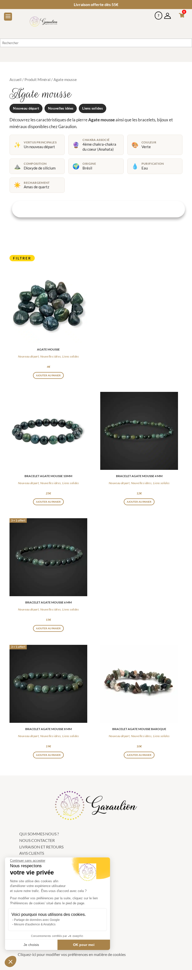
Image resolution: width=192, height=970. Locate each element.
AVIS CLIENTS (31, 853)
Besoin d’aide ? (158, 13)
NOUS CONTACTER (37, 840)
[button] (10, 961)
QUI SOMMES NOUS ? (39, 833)
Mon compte (167, 13)
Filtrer (22, 258)
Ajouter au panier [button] (48, 375)
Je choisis (31, 945)
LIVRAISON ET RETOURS (41, 846)
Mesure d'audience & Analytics (35, 924)
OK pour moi (83, 945)
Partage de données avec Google (37, 920)
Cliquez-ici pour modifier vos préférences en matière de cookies (72, 954)
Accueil (16, 79)
